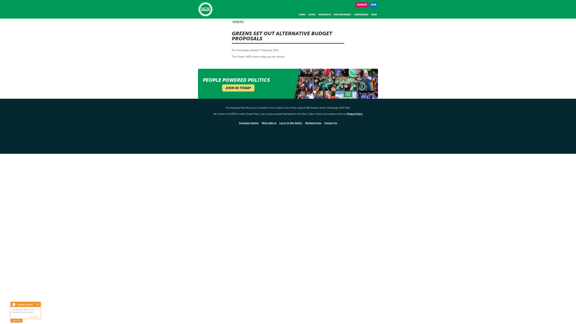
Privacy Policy (355, 113)
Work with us (269, 123)
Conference (361, 14)
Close (38, 305)
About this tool (34, 316)
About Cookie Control (14, 304)
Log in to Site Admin (290, 123)
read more (16, 320)
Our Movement (342, 14)
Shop (374, 14)
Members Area (313, 123)
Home (302, 14)
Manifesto (325, 14)
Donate (362, 4)
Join (373, 4)
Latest (312, 14)
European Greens (249, 123)
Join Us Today (238, 88)
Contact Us (330, 123)
